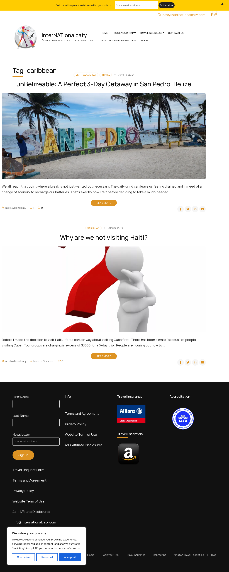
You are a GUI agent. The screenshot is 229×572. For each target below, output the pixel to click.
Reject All (47, 557)
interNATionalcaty (64, 35)
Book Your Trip (124, 33)
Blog (144, 40)
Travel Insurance (150, 33)
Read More (103, 202)
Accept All (70, 557)
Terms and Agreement (30, 480)
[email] (202, 209)
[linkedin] (195, 209)
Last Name (21, 415)
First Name (21, 397)
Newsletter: (21, 434)
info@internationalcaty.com (34, 522)
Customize (23, 557)
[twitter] (188, 209)
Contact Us (176, 33)
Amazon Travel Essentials (118, 40)
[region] (46, 546)
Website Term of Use (29, 501)
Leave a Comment (44, 361)
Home (104, 33)
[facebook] (211, 12)
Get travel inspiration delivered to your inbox (83, 5)
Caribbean (93, 227)
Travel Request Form (28, 470)
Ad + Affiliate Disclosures (31, 511)
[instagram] (214, 12)
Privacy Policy (23, 491)
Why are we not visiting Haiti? (104, 237)
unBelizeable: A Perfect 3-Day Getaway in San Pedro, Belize (103, 84)
